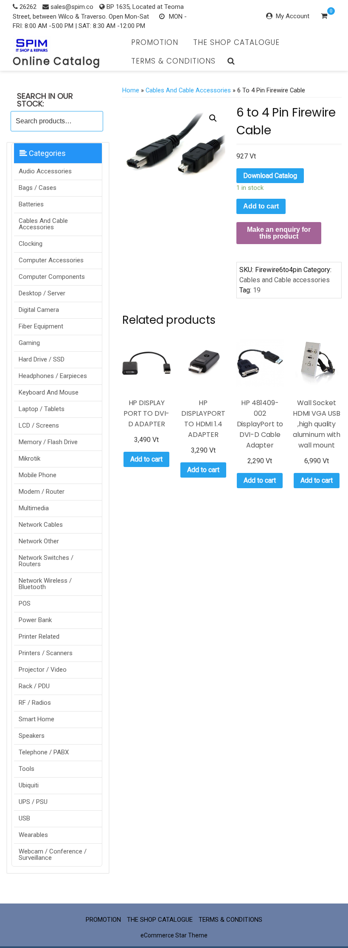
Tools (26, 769)
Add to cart (261, 206)
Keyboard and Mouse (49, 392)
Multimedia (34, 508)
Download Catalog (270, 176)
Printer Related (39, 636)
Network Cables (41, 524)
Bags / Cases (37, 188)
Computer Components (52, 277)
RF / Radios (35, 702)
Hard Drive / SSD (42, 359)
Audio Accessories (45, 171)
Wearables (33, 835)
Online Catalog (57, 61)
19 (257, 290)
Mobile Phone (37, 475)
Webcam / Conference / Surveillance (53, 855)
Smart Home (36, 719)
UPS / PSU (33, 802)
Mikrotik (29, 458)
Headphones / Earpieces (53, 376)
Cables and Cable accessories (43, 224)
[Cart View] (324, 17)
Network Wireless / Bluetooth (45, 584)
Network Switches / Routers (46, 561)
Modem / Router (42, 491)
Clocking (30, 243)
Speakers (32, 735)
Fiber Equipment (41, 326)
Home (130, 90)
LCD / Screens (39, 425)
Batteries (31, 204)
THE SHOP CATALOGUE (236, 42)
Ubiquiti (29, 785)
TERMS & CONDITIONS (173, 61)
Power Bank (35, 620)
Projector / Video (43, 669)
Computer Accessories (51, 260)
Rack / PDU (34, 686)
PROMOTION (154, 42)
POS (25, 603)
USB (24, 818)
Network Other (39, 541)
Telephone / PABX (44, 752)
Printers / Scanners (46, 653)
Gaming (29, 343)
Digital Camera (39, 310)
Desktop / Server (42, 293)
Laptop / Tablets (42, 409)
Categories (46, 153)
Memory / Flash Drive (48, 442)
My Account (292, 16)
